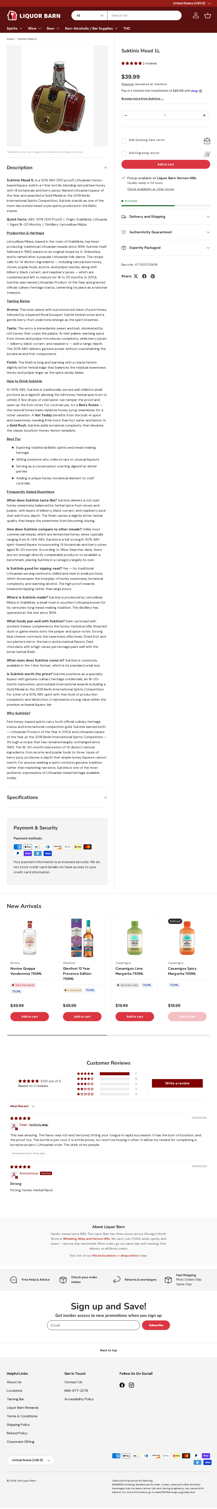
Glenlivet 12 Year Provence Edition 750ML (77, 973)
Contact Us (73, 1382)
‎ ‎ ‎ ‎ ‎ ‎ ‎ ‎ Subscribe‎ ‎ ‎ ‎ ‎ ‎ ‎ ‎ (156, 1325)
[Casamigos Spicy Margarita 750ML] (187, 938)
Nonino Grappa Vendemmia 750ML (26, 971)
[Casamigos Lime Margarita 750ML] (134, 938)
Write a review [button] (177, 1083)
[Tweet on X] (136, 276)
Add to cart (165, 164)
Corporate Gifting (20, 1441)
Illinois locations (104, 1255)
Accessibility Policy (79, 1399)
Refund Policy (17, 1433)
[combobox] (126, 15)
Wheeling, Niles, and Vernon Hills (86, 1239)
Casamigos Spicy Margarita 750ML (182, 971)
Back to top (108, 1350)
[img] (20, 1118)
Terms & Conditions (22, 1416)
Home (10, 39)
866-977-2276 (76, 1390)
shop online (129, 1255)
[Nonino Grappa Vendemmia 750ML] (29, 938)
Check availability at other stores (150, 189)
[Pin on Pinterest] (153, 276)
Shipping (127, 84)
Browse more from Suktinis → (142, 98)
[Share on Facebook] (144, 276)
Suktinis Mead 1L (27, 39)
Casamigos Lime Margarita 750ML (129, 971)
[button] (207, 15)
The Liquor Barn (26, 1480)
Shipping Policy (18, 1424)
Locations (14, 1390)
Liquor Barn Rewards (23, 1407)
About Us (14, 1382)
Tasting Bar (15, 1399)
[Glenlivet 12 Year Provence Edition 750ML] (82, 938)
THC (126, 28)
